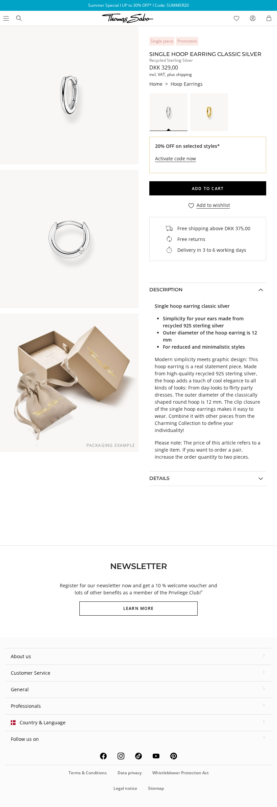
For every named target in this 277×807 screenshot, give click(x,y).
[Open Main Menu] (5, 18)
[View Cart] (269, 18)
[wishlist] (236, 18)
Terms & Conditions (88, 773)
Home (155, 84)
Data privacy (130, 773)
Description (165, 290)
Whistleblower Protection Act (180, 773)
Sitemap (156, 788)
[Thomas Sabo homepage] (19, 18)
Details (159, 478)
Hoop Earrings (187, 84)
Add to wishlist (213, 205)
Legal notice (125, 788)
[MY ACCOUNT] (253, 18)
